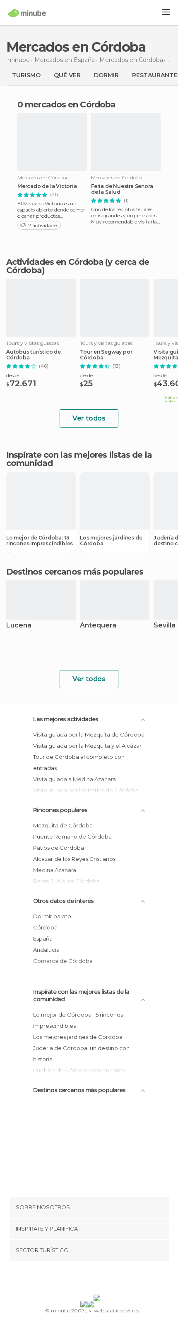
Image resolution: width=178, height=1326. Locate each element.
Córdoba (45, 927)
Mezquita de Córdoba (63, 825)
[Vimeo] (97, 1279)
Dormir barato (52, 916)
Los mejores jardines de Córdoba (111, 541)
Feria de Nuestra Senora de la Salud (122, 189)
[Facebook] (76, 1279)
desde (12, 375)
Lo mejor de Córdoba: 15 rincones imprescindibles (39, 541)
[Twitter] (87, 1279)
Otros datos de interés (63, 901)
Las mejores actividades (65, 719)
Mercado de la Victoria (47, 186)
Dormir (106, 75)
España (43, 938)
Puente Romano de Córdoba (72, 836)
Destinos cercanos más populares (74, 572)
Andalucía (46, 949)
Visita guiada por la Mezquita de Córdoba (88, 734)
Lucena (18, 625)
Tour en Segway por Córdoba (106, 355)
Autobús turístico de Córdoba (33, 355)
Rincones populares (60, 810)
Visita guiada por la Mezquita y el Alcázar (87, 745)
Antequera (98, 625)
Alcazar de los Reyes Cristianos (74, 858)
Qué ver (67, 75)
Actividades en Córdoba (54, 262)
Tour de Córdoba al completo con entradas (79, 762)
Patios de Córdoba (58, 847)
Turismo (26, 75)
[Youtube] (108, 1279)
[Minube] (27, 13)
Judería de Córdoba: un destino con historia (81, 1053)
